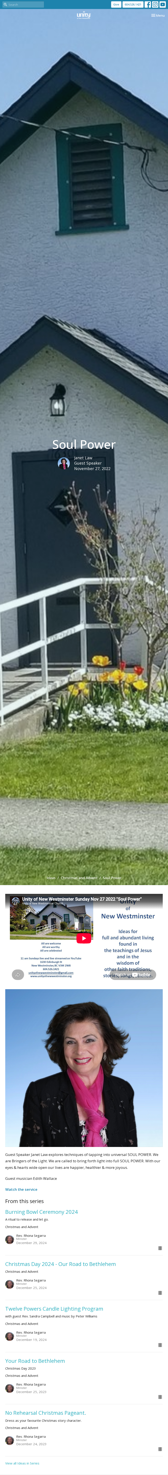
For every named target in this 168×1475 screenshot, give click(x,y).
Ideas (51, 877)
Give (116, 4)
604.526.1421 (133, 4)
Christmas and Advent (79, 877)
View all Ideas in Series (22, 1463)
